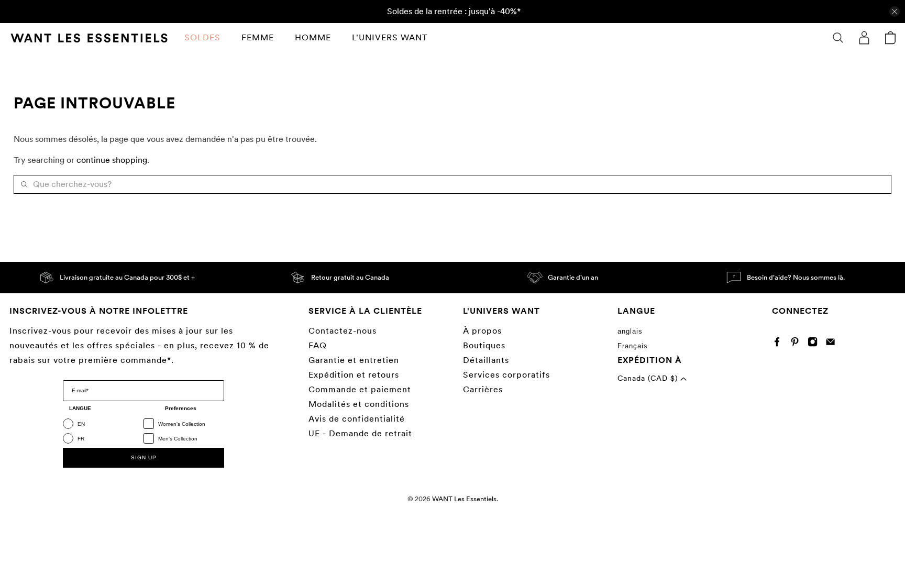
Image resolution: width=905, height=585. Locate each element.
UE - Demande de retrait (360, 433)
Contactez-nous (342, 331)
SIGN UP (144, 457)
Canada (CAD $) (648, 378)
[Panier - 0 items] (890, 37)
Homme (313, 37)
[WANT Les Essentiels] (89, 38)
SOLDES (202, 37)
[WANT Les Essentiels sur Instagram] (815, 344)
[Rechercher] (838, 37)
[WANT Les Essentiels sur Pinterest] (797, 344)
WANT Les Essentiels (464, 498)
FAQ (317, 345)
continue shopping (111, 160)
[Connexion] (864, 37)
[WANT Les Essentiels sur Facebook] (779, 344)
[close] (894, 11)
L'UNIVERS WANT (390, 37)
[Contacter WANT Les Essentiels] (833, 344)
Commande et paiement (359, 389)
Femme (257, 37)
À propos (482, 331)
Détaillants (486, 360)
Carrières (483, 389)
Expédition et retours (353, 375)
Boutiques (484, 345)
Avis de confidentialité (356, 419)
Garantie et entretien (353, 360)
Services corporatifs (506, 375)
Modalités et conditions (358, 404)
